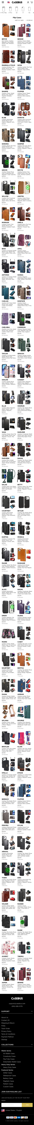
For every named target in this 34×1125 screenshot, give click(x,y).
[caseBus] (17, 2)
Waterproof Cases (9, 1075)
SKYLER (20, 511)
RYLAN (20, 825)
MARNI (4, 642)
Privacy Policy (6, 1031)
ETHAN (20, 773)
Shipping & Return (8, 1023)
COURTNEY (6, 511)
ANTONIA (5, 275)
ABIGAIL (5, 851)
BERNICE (5, 799)
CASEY (20, 642)
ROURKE (20, 720)
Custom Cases (8, 1087)
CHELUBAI (6, 327)
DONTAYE (21, 301)
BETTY (19, 485)
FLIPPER (20, 91)
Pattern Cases (8, 1084)
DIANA (4, 694)
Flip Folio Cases (9, 1059)
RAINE (19, 930)
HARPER (20, 144)
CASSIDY (20, 380)
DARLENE (21, 432)
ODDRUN (20, 406)
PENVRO (5, 825)
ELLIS (4, 406)
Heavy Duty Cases (9, 1067)
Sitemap (4, 1039)
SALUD (4, 485)
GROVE (4, 170)
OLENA (20, 616)
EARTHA (5, 537)
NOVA (19, 65)
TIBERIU (20, 956)
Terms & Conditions (8, 1034)
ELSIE (4, 118)
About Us (4, 1017)
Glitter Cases (7, 1073)
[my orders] (28, 2)
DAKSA (20, 458)
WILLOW (5, 196)
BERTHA (20, 668)
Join (27, 1105)
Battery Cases (8, 1078)
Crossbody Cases (9, 1056)
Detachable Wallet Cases (12, 1062)
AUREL (20, 851)
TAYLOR (5, 354)
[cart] (31, 2)
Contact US (5, 1020)
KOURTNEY (6, 668)
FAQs (3, 1026)
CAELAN (5, 301)
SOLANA (5, 720)
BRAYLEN (5, 747)
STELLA (5, 773)
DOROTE (20, 118)
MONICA (20, 537)
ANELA (20, 222)
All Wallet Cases (9, 1053)
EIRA (19, 878)
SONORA (5, 144)
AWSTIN (20, 196)
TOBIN (4, 878)
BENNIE (20, 39)
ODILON (5, 380)
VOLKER (5, 904)
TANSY (4, 930)
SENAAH (20, 354)
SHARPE (5, 91)
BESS (4, 249)
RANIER (20, 904)
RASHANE (21, 563)
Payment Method (7, 1037)
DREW (4, 616)
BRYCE (4, 39)
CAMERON (21, 327)
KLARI (19, 747)
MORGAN (5, 222)
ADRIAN (20, 694)
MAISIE (4, 563)
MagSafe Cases (8, 1081)
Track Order (5, 1028)
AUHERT (5, 956)
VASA (4, 432)
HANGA (20, 275)
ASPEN (4, 982)
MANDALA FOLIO (8, 65)
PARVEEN (5, 458)
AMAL (19, 249)
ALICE (4, 589)
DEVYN (20, 170)
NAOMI (20, 589)
